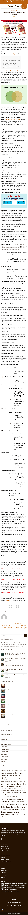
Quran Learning (4, 756)
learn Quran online (19, 784)
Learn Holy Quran (15, 781)
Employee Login (6, 850)
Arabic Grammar (8, 724)
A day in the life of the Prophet (16, 768)
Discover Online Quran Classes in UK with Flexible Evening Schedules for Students (14, 665)
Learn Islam (14, 10)
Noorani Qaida (6, 792)
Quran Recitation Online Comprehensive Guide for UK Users (14, 806)
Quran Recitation (8, 689)
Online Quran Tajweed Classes (21, 794)
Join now (17, 3)
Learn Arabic (4, 739)
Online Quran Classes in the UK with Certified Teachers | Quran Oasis (15, 659)
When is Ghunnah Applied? (10, 64)
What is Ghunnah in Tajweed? (9, 59)
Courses (4, 877)
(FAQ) (6, 67)
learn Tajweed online (6, 744)
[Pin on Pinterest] (16, 606)
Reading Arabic (8, 719)
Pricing (4, 875)
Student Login (5, 846)
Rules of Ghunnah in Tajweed (13, 70)
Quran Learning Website (6, 799)
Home (3, 857)
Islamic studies (4, 736)
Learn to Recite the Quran (10, 790)
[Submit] (25, 635)
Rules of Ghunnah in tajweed (10, 63)
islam (2, 781)
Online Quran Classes (14, 792)
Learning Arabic (4, 746)
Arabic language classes (6, 734)
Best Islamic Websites (18, 770)
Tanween (8, 600)
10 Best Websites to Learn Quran (6, 768)
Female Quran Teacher (20, 778)
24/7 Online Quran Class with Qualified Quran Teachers (15, 675)
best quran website (13, 778)
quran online (19, 801)
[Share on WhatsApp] (9, 606)
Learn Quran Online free (8, 786)
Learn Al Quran (7, 781)
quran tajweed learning (12, 809)
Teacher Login (5, 848)
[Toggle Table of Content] (18, 57)
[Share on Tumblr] (19, 606)
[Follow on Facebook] (12, 899)
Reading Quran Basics (9, 684)
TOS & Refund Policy (7, 864)
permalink (24, 611)
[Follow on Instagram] (14, 899)
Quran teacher (4, 759)
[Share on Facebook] (12, 606)
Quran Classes (11, 796)
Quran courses (4, 751)
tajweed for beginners (13, 812)
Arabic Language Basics (10, 714)
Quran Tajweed (8, 694)
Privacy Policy (5, 859)
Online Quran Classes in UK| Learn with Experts (14, 670)
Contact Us (4, 872)
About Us (4, 870)
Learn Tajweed (12, 788)
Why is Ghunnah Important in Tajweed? (12, 61)
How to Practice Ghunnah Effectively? (12, 66)
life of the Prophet (18, 790)
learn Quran (22, 781)
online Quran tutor (5, 749)
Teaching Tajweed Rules (10, 815)
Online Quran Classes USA (22, 792)
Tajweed (15, 54)
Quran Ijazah (7, 704)
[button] (2, 6)
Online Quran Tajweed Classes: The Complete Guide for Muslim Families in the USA (15, 654)
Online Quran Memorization (8, 794)
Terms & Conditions (6, 861)
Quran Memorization (9, 699)
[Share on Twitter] (14, 606)
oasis (9, 792)
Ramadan (3, 761)
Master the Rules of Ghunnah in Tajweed (12, 60)
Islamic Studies (8, 709)
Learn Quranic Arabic (7, 784)
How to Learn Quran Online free (11, 779)
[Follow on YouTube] (15, 899)
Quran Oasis (18, 902)
